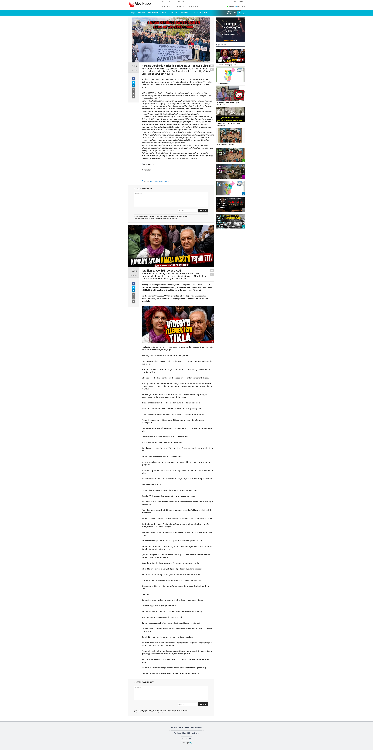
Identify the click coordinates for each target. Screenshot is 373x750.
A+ (212, 66)
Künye (181, 727)
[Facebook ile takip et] (183, 738)
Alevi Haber (141, 13)
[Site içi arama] (243, 13)
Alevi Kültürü (174, 13)
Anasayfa (132, 13)
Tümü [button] (205, 13)
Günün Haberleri (166, 2)
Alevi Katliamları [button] (153, 13)
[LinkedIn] (133, 85)
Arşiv (174, 2)
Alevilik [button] (164, 13)
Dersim (152, 181)
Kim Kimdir (198, 727)
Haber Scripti (185, 743)
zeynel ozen (167, 181)
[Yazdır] (133, 93)
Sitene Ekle (181, 2)
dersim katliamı (159, 181)
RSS (192, 727)
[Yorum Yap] (133, 96)
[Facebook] (133, 78)
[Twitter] (133, 82)
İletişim (187, 727)
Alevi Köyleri (197, 13)
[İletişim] (239, 13)
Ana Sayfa (174, 727)
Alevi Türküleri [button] (185, 13)
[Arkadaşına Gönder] (133, 89)
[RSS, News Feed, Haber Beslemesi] (186, 738)
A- (212, 69)
